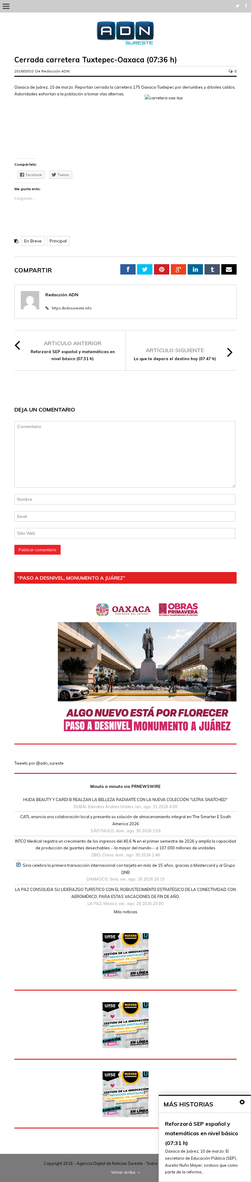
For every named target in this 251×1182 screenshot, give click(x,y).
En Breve (33, 241)
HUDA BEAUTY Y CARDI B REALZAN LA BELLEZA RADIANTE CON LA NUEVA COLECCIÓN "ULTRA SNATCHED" (125, 799)
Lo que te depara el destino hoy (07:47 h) (175, 358)
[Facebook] (246, 5)
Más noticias (125, 911)
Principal (58, 241)
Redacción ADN (55, 71)
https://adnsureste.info (72, 308)
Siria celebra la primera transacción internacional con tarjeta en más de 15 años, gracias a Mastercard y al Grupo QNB (129, 869)
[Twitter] (237, 5)
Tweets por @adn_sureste (39, 763)
